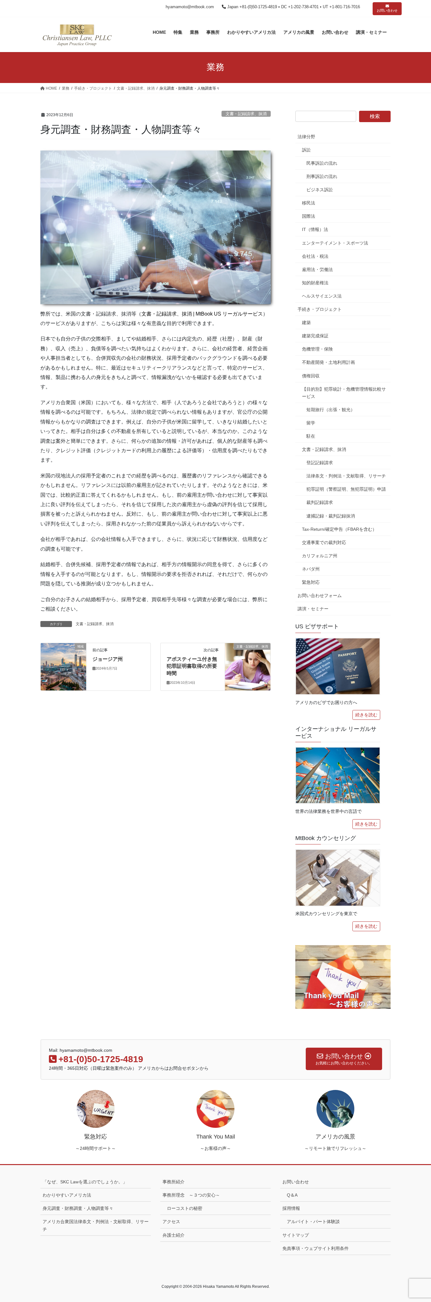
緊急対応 (311, 582)
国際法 (308, 216)
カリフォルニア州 (319, 555)
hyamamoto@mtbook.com (190, 6)
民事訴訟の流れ (321, 163)
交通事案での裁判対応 (324, 542)
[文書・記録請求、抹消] (247, 666)
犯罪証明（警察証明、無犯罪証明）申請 (346, 489)
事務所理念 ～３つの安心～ (191, 1195)
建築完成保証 (315, 335)
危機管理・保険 (317, 349)
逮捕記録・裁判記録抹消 (330, 515)
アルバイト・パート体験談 (313, 1221)
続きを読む (366, 714)
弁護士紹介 (173, 1235)
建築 (306, 322)
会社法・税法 (315, 256)
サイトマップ (295, 1235)
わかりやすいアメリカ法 (67, 1195)
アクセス (171, 1221)
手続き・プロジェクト (320, 309)
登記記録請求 (319, 462)
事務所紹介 (173, 1181)
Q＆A (292, 1195)
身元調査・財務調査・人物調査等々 (78, 1208)
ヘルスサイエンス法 (322, 296)
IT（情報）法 (315, 229)
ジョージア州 (107, 659)
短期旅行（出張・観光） (330, 409)
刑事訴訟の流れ (321, 176)
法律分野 (306, 136)
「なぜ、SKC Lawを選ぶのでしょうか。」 (85, 1181)
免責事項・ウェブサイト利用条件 (315, 1248)
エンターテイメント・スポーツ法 (335, 243)
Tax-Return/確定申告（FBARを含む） (339, 529)
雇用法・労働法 (317, 269)
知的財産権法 (315, 282)
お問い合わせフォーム (320, 595)
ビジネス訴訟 (319, 189)
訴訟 (306, 149)
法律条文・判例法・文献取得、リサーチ (346, 475)
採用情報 (291, 1208)
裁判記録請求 (319, 502)
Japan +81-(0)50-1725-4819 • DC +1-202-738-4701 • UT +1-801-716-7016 (293, 6)
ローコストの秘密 (184, 1208)
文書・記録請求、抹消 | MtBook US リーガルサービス (202, 314)
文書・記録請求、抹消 (246, 113)
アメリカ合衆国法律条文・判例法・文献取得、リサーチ (96, 1225)
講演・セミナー (313, 608)
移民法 (308, 202)
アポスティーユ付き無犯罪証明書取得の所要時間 (192, 666)
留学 (310, 422)
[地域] (63, 666)
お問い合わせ (387, 10)
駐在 (310, 436)
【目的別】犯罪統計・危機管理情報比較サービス (344, 393)
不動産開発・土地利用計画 (328, 362)
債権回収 (311, 375)
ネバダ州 (311, 568)
